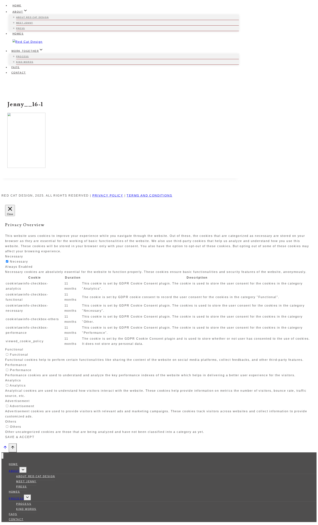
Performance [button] (16, 364)
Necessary (19, 261)
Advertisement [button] (17, 401)
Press (20, 28)
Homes (18, 33)
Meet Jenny (24, 23)
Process (22, 56)
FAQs (15, 67)
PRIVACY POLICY (107, 195)
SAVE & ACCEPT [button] (19, 437)
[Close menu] (2, 456)
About (14, 471)
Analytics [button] (13, 380)
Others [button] (10, 421)
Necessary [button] (14, 256)
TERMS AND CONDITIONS (149, 195)
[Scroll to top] (5, 448)
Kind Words (24, 62)
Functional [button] (14, 349)
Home (17, 5)
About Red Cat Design (32, 17)
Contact (18, 72)
